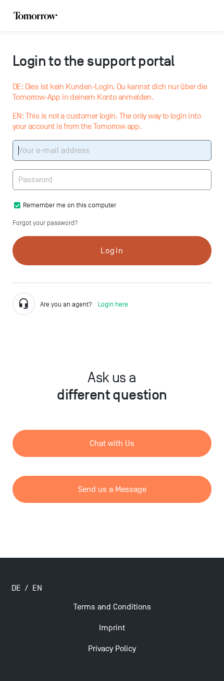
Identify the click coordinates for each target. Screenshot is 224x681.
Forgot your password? (45, 223)
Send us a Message (112, 489)
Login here (113, 304)
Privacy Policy (112, 648)
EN (37, 588)
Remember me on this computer (69, 205)
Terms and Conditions (112, 607)
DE (16, 588)
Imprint (112, 627)
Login (112, 250)
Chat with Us (112, 443)
